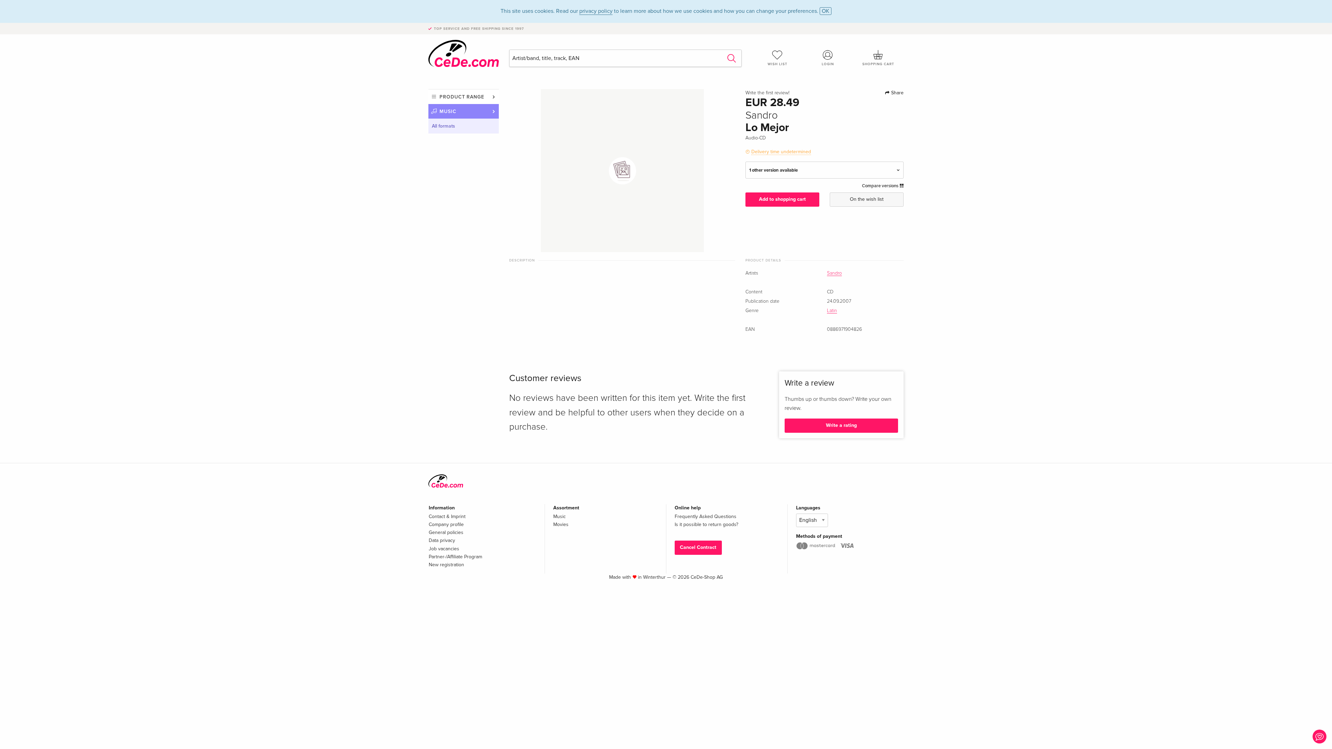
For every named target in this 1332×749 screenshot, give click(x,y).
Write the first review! (767, 93)
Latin (832, 310)
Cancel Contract (698, 547)
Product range (461, 97)
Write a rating (841, 425)
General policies (446, 532)
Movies (561, 524)
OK (825, 11)
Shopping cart (878, 64)
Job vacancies (444, 549)
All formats (443, 126)
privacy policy (596, 11)
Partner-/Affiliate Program (455, 557)
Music (447, 111)
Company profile (446, 524)
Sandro (834, 273)
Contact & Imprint (447, 516)
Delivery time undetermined (781, 152)
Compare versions (880, 186)
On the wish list (866, 199)
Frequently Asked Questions (705, 516)
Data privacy (442, 540)
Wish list (777, 64)
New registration (446, 565)
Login (828, 64)
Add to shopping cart (782, 199)
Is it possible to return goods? (706, 524)
